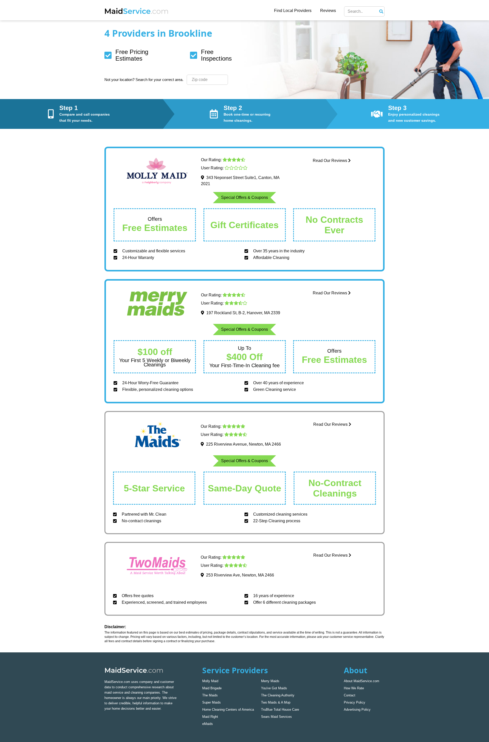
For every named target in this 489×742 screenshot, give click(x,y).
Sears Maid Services (276, 716)
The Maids (210, 695)
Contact (349, 695)
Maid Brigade (212, 688)
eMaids (207, 723)
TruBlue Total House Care (280, 709)
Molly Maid (210, 681)
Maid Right (210, 716)
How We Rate (354, 688)
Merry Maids (270, 681)
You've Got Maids (274, 688)
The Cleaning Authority (277, 695)
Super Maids (211, 702)
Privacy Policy (354, 702)
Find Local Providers (292, 10)
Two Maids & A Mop (275, 702)
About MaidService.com (361, 681)
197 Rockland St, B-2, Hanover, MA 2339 (243, 313)
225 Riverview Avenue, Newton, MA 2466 (243, 444)
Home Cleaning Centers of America (228, 709)
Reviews (328, 10)
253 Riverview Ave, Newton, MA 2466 (240, 575)
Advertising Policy (357, 709)
